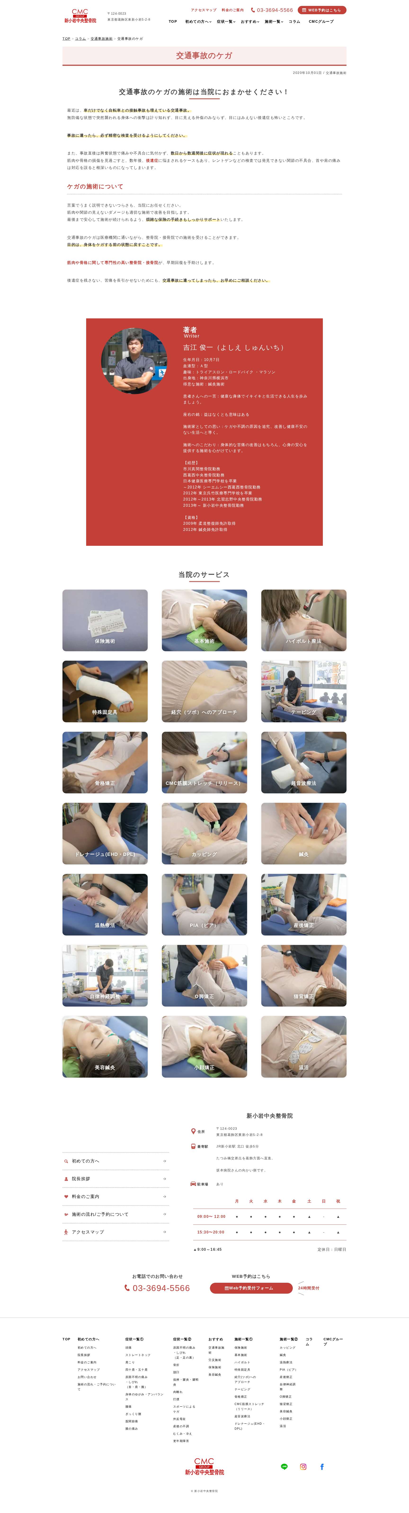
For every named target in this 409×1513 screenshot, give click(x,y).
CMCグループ (333, 1341)
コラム (309, 1341)
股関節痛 (131, 1421)
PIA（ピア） (289, 1369)
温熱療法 (286, 1362)
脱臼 (176, 1372)
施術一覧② (289, 1339)
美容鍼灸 (215, 1374)
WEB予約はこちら (324, 10)
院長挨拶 (81, 1178)
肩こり (130, 1362)
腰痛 (128, 1406)
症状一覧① (134, 1339)
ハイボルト (243, 1362)
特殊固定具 (243, 1369)
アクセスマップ (88, 1232)
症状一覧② (182, 1339)
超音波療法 (243, 1416)
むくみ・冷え (182, 1433)
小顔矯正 (286, 1418)
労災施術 (215, 1360)
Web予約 (251, 1288)
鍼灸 (283, 1355)
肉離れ (178, 1392)
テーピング (243, 1389)
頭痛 (128, 1347)
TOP (66, 1339)
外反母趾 (179, 1419)
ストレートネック (138, 1355)
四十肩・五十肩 (136, 1369)
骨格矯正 (241, 1396)
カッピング (288, 1347)
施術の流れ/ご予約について (100, 1214)
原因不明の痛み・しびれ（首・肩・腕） (136, 1382)
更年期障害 (181, 1441)
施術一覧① (244, 1339)
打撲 (176, 1399)
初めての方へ (86, 1161)
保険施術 (215, 1367)
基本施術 (241, 1355)
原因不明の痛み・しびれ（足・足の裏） (184, 1352)
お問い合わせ (87, 1377)
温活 (283, 1426)
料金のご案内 (86, 1196)
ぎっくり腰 (133, 1414)
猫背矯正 (286, 1404)
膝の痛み (131, 1428)
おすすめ (216, 1339)
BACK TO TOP (402, 1506)
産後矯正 (286, 1377)
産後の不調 (181, 1426)
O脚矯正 (286, 1396)
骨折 (176, 1365)
